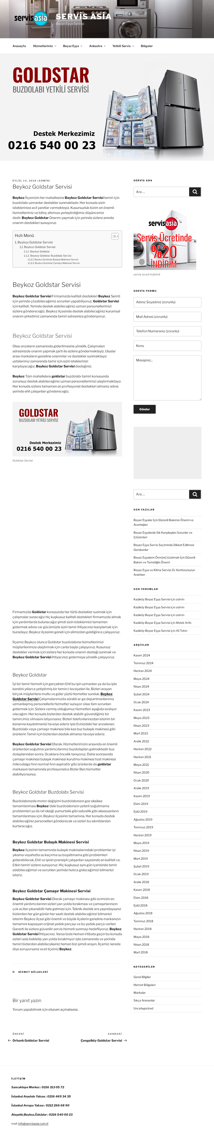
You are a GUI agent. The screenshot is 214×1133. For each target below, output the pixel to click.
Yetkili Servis (121, 46)
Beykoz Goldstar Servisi (35, 242)
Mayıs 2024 (141, 678)
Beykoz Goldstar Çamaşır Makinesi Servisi (57, 263)
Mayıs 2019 (141, 843)
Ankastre (95, 46)
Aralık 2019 (141, 788)
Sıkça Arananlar (144, 1000)
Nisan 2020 (141, 772)
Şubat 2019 (141, 866)
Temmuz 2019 (143, 827)
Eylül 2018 (140, 905)
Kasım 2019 (142, 796)
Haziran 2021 (142, 757)
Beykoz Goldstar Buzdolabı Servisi (50, 255)
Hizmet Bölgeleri (33, 972)
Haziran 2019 (143, 835)
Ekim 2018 (141, 897)
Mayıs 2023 (141, 718)
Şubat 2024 (141, 694)
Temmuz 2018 (143, 921)
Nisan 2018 (141, 944)
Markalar (140, 992)
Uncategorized (143, 1008)
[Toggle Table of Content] (113, 236)
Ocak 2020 (141, 780)
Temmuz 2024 (143, 663)
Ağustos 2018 (143, 913)
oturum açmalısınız (63, 1010)
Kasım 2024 (142, 655)
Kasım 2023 (142, 710)
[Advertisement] (167, 453)
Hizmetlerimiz (43, 46)
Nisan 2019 (141, 850)
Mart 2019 (141, 858)
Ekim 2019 (141, 804)
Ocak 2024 (141, 702)
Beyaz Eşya (71, 46)
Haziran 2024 (143, 671)
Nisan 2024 (141, 686)
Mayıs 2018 (141, 937)
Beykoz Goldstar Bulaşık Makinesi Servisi (56, 259)
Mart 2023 (141, 733)
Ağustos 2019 (143, 819)
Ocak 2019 (141, 874)
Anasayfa (19, 46)
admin (44, 180)
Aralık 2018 (141, 882)
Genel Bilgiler (142, 977)
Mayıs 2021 (141, 764)
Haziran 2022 (143, 749)
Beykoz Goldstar (40, 251)
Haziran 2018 (143, 929)
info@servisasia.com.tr (33, 1123)
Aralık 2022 (141, 741)
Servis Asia (84, 16)
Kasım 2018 (142, 889)
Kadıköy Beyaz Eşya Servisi (152, 599)
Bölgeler (147, 46)
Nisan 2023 (141, 725)
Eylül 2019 (140, 811)
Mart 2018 (141, 952)
